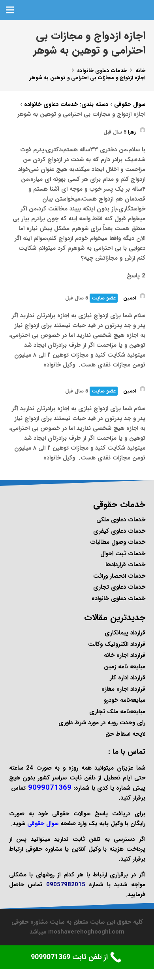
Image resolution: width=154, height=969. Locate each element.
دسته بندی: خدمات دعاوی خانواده (66, 104)
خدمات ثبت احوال (122, 553)
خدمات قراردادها (125, 564)
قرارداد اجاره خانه (124, 655)
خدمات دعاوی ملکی (120, 519)
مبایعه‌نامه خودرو (124, 700)
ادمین (129, 298)
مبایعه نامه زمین (124, 666)
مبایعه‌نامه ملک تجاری (117, 711)
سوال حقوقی (129, 104)
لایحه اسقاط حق (125, 734)
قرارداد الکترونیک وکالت (116, 644)
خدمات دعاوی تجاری (119, 587)
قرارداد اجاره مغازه (123, 689)
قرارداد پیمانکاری (125, 633)
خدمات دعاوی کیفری (119, 531)
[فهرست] (10, 10)
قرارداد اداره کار (127, 678)
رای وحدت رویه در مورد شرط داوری (101, 722)
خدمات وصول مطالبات (117, 542)
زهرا (132, 132)
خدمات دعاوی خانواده (118, 598)
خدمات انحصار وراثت (119, 576)
